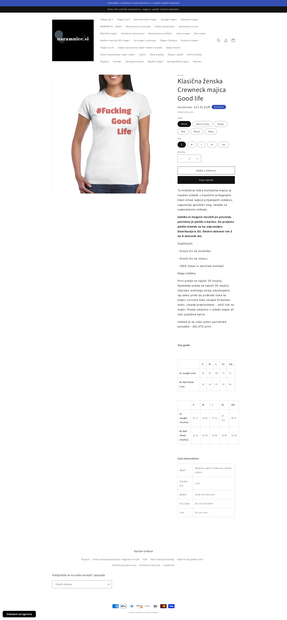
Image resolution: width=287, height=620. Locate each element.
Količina (181, 152)
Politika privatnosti (150, 565)
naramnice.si (140, 612)
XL (212, 144)
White (184, 124)
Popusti (85, 559)
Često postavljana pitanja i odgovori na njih (116, 559)
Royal (221, 124)
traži (145, 559)
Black (197, 131)
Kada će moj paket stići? (190, 559)
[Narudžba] (108, 584)
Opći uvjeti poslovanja (162, 559)
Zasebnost (169, 565)
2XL (224, 144)
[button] (218, 40)
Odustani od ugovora (19, 614)
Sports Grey (202, 124)
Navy (211, 131)
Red (183, 131)
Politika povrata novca (124, 565)
